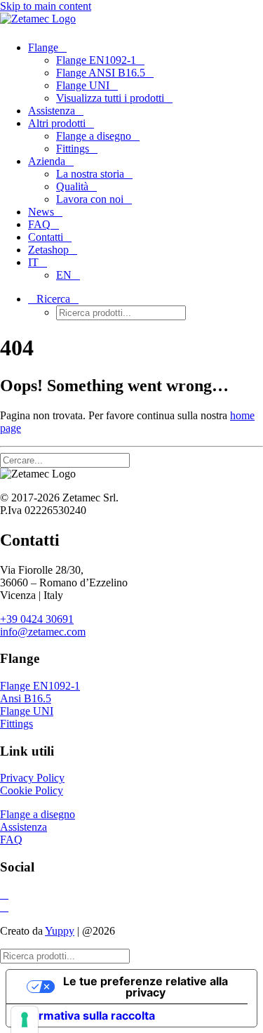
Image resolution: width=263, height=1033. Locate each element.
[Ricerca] (70, 460)
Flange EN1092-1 (96, 60)
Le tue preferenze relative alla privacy (145, 986)
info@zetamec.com (43, 632)
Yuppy (59, 931)
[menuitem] (129, 73)
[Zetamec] (131, 21)
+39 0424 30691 (37, 619)
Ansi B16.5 (25, 698)
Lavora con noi (89, 199)
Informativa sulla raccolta (86, 1015)
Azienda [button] (46, 161)
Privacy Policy (32, 778)
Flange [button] (43, 47)
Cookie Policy (31, 790)
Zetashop (48, 250)
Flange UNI (82, 85)
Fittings (72, 148)
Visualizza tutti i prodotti (110, 98)
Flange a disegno (93, 136)
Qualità (72, 186)
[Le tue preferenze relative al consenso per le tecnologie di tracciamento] (24, 1019)
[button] (53, 299)
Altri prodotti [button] (57, 123)
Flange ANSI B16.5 (100, 73)
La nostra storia (90, 174)
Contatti (45, 237)
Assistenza (51, 111)
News (41, 212)
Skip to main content (45, 6)
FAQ (39, 224)
